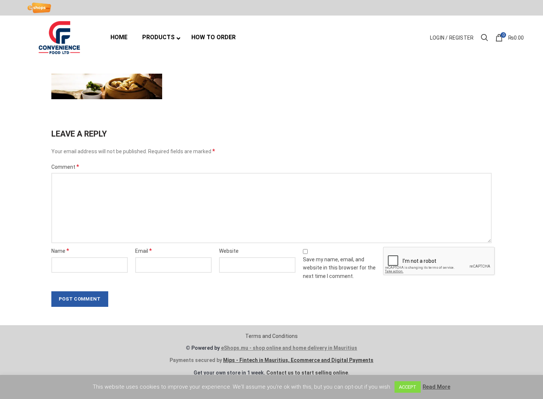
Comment (65, 166)
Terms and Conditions (271, 336)
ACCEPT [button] (407, 387)
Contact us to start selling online (307, 373)
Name (60, 250)
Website (229, 251)
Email (143, 250)
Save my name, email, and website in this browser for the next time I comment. (339, 267)
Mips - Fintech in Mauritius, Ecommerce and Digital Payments (298, 360)
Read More (436, 386)
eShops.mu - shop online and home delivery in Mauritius (289, 348)
